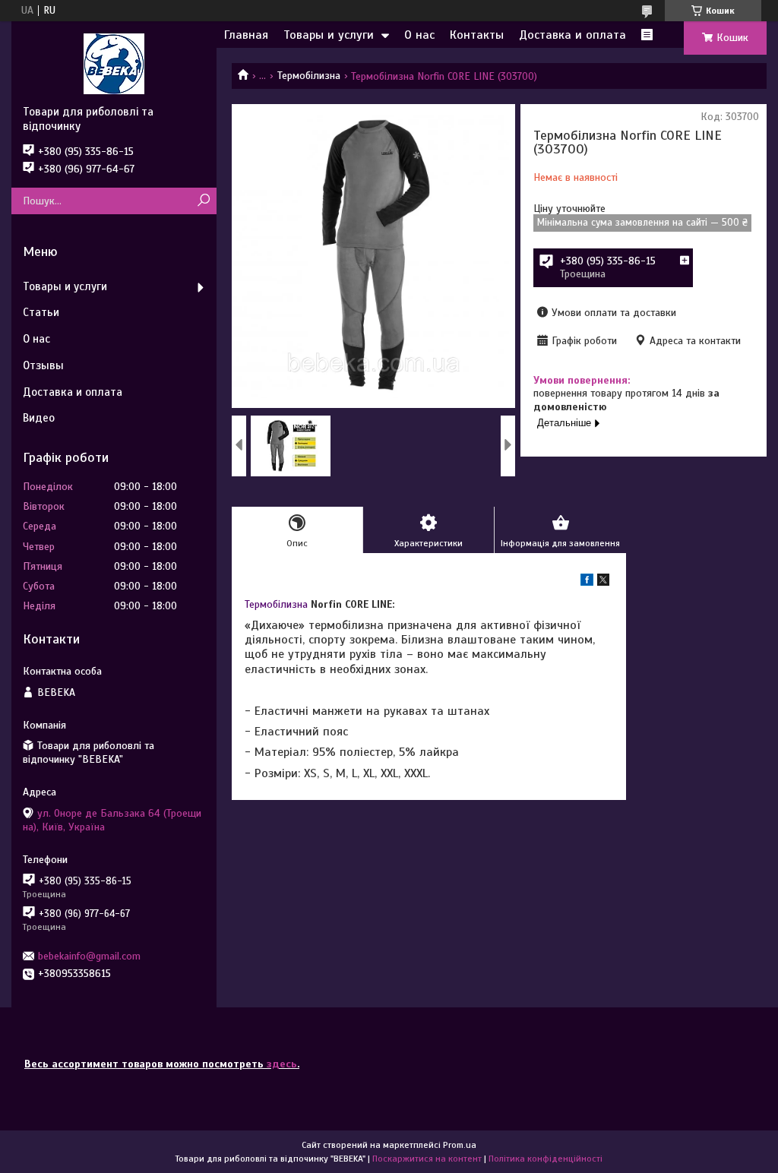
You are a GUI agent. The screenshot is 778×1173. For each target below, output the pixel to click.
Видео (39, 418)
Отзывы (43, 365)
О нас (419, 35)
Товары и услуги (328, 35)
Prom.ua (459, 1145)
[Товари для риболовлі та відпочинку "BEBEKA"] (114, 63)
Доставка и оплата (572, 35)
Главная (246, 35)
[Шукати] (203, 201)
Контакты (477, 35)
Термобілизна (308, 75)
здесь (282, 1064)
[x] (603, 582)
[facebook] (586, 582)
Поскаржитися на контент (427, 1158)
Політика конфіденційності (545, 1158)
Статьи (41, 312)
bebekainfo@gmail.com (89, 956)
